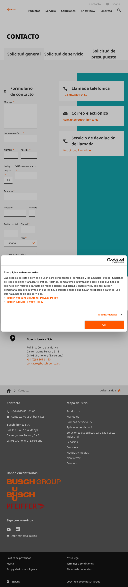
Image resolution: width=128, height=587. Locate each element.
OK (104, 324)
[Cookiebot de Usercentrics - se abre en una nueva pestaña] (109, 260)
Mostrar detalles (108, 314)
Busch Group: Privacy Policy (25, 301)
